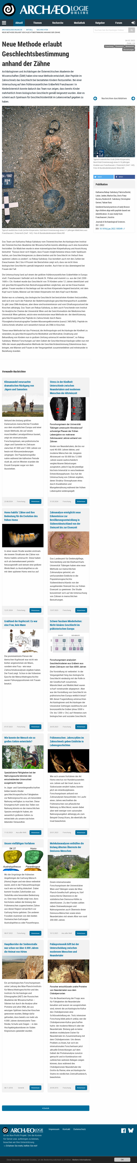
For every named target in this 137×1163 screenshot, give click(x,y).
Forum (118, 23)
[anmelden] (133, 22)
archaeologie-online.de (12, 30)
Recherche (57, 23)
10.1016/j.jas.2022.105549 (111, 228)
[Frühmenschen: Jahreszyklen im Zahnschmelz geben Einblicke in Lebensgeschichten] (68, 760)
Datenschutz (79, 1129)
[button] (103, 177)
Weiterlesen (35, 501)
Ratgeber (100, 23)
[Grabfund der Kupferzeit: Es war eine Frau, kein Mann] (22, 640)
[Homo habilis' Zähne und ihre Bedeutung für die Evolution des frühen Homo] (22, 535)
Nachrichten (42, 30)
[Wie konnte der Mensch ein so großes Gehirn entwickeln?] (22, 756)
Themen (37, 23)
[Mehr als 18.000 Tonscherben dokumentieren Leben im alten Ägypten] (133, 98)
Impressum (54, 1129)
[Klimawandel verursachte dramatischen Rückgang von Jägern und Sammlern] (22, 404)
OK (122, 1159)
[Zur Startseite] (45, 9)
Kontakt (66, 1129)
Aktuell (19, 23)
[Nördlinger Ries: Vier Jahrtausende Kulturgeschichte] (95, 98)
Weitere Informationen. (82, 1159)
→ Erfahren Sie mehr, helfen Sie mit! (20, 1145)
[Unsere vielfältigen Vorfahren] (22, 858)
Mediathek (79, 23)
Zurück (46, 1108)
